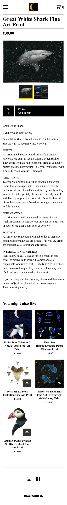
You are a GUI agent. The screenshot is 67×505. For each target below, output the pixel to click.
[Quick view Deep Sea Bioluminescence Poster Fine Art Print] (59, 334)
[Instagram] (29, 478)
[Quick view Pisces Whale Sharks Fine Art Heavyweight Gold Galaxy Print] (59, 383)
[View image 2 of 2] (41, 92)
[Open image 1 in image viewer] (33, 61)
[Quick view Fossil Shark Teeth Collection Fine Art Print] (27, 383)
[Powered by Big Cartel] (33, 495)
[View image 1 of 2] (26, 92)
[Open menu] (5, 7)
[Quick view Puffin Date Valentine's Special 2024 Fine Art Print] (27, 334)
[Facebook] (38, 478)
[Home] (33, 7)
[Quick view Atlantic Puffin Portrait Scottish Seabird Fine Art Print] (27, 432)
